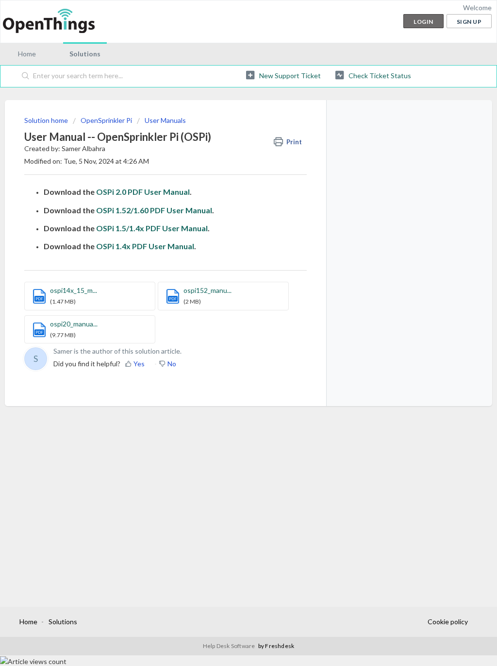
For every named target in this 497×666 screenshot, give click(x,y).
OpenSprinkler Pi (106, 120)
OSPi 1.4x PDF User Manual (145, 246)
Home (27, 54)
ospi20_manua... (74, 324)
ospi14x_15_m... (73, 290)
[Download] (230, 208)
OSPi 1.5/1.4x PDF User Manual (152, 228)
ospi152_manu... (207, 290)
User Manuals (165, 120)
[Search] (26, 76)
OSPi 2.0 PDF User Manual (143, 191)
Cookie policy (448, 621)
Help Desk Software (229, 645)
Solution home (46, 120)
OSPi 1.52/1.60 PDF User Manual (154, 210)
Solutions (84, 54)
